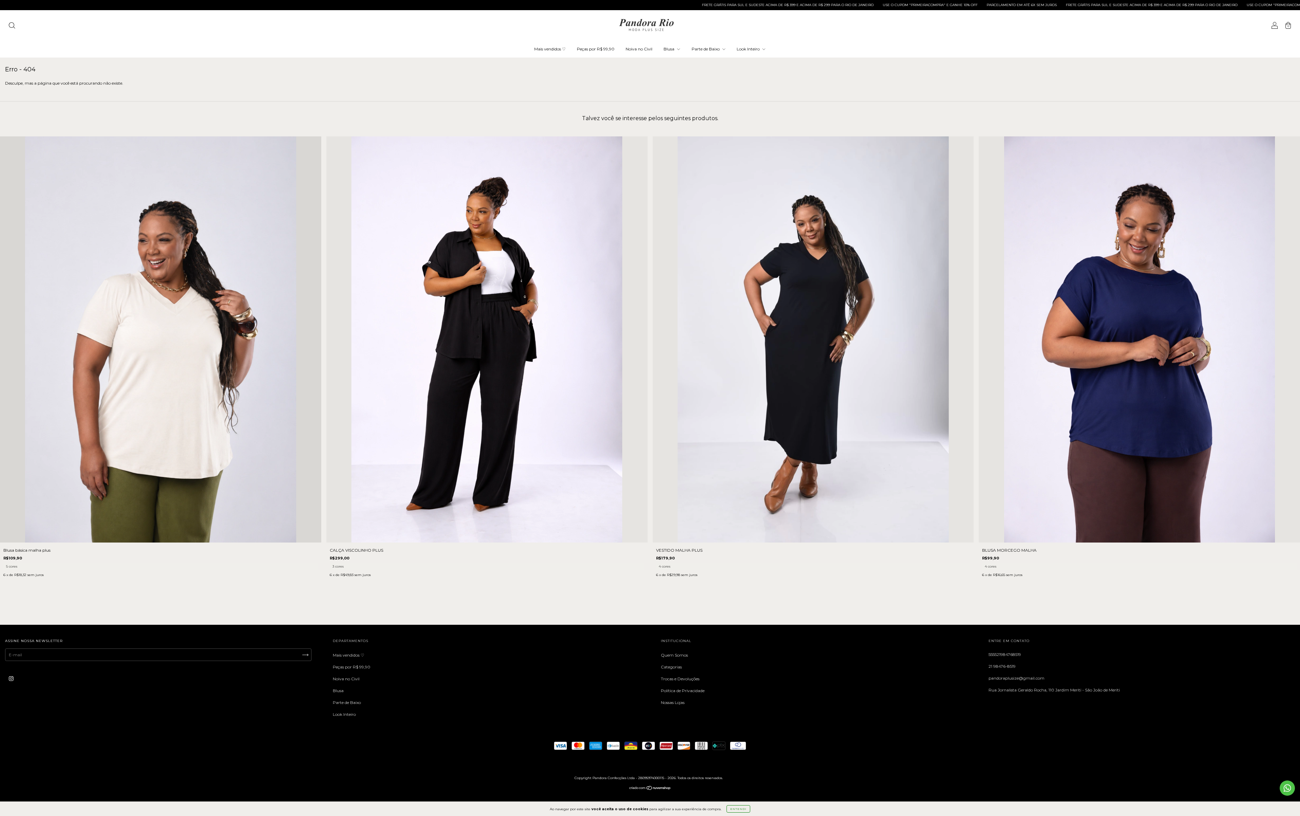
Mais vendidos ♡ (550, 48)
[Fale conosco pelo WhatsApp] (1287, 788)
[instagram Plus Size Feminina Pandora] (11, 678)
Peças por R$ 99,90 (595, 48)
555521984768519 (1005, 654)
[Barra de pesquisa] (11, 26)
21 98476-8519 (1002, 666)
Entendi (738, 809)
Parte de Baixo (706, 48)
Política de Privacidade (683, 690)
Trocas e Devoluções (680, 678)
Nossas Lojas (673, 702)
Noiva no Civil (639, 48)
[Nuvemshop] (650, 788)
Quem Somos (674, 655)
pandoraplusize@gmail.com (1016, 678)
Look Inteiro (749, 48)
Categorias (671, 666)
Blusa (669, 48)
